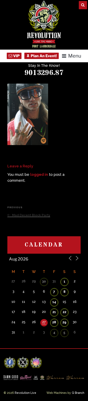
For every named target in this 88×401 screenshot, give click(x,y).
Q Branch (78, 392)
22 (64, 312)
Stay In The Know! (44, 65)
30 (44, 281)
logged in (39, 174)
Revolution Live (25, 392)
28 (54, 322)
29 (64, 322)
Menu (74, 56)
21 (54, 312)
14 (54, 302)
